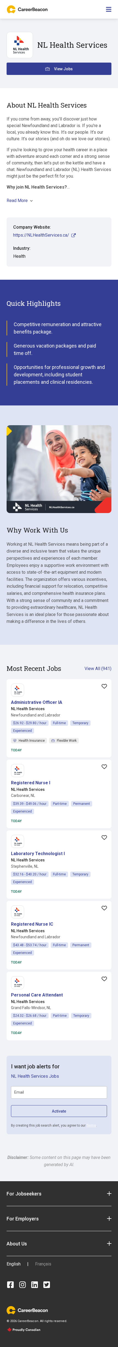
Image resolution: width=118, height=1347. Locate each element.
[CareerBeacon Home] (28, 9)
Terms (91, 1125)
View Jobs (63, 69)
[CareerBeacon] (27, 1309)
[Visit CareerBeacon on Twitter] (46, 1285)
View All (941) (98, 668)
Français (43, 1264)
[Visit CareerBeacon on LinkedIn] (34, 1285)
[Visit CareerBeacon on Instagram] (22, 1285)
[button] (36, 702)
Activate (59, 1111)
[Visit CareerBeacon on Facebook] (10, 1285)
